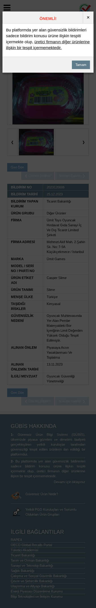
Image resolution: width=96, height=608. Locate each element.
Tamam (80, 65)
